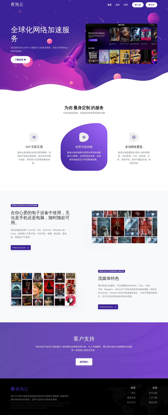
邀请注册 (131, 397)
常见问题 (153, 392)
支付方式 (131, 402)
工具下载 (153, 397)
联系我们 (84, 361)
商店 (133, 392)
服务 (118, 4)
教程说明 (153, 402)
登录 (152, 5)
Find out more (19, 247)
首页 (109, 4)
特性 (126, 4)
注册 (139, 5)
